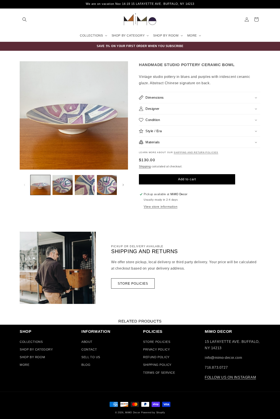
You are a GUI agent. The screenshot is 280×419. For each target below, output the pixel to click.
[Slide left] (24, 185)
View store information (160, 206)
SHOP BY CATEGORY (36, 349)
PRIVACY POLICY (156, 349)
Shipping (145, 166)
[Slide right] (123, 185)
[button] (24, 19)
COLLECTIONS (31, 342)
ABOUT (87, 342)
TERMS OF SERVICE (159, 372)
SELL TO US (90, 357)
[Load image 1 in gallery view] (40, 185)
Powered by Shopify (153, 412)
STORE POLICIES (133, 283)
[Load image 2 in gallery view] (62, 185)
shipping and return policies (196, 152)
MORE (24, 364)
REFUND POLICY (156, 357)
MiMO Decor (132, 412)
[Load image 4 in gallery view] (107, 185)
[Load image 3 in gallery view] (85, 185)
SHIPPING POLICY (157, 364)
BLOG (85, 364)
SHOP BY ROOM (32, 357)
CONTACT (89, 349)
